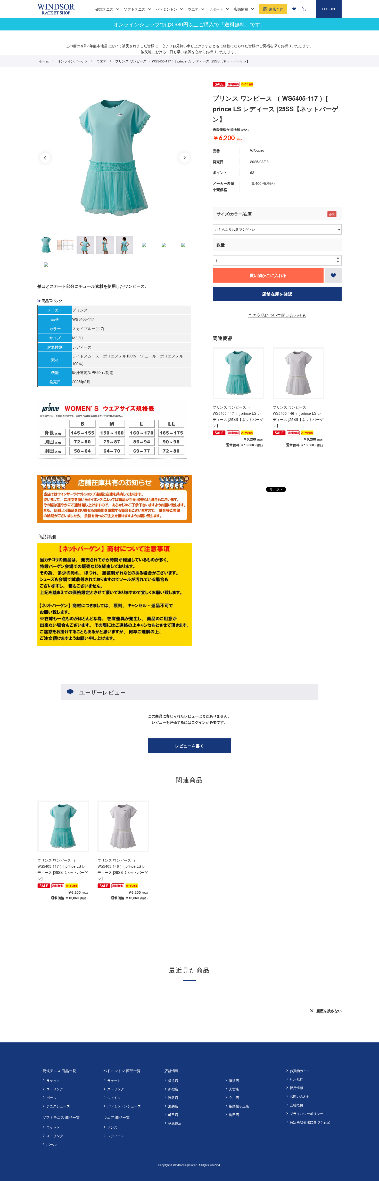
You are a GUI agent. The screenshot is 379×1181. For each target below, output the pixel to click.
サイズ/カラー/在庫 (234, 214)
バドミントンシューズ (124, 1106)
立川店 (234, 1097)
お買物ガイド (300, 1070)
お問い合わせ (300, 1096)
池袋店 (173, 1106)
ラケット (53, 1080)
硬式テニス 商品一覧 (59, 1070)
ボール (51, 1097)
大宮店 (234, 1089)
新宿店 (173, 1089)
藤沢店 (234, 1080)
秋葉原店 (175, 1123)
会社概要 (296, 1105)
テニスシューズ (58, 1106)
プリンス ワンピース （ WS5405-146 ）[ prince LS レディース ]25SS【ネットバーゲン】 (298, 416)
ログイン (198, 722)
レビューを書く (189, 746)
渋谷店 (173, 1097)
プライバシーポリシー (306, 1113)
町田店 (173, 1114)
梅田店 (234, 1114)
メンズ (112, 1127)
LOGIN (328, 9)
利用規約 (296, 1079)
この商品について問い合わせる (277, 315)
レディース (115, 1135)
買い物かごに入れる (268, 275)
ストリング (54, 1089)
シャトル (114, 1097)
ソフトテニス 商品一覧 (61, 1117)
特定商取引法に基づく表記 (310, 1122)
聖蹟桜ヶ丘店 (239, 1106)
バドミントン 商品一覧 (122, 1070)
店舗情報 (171, 1070)
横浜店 (173, 1080)
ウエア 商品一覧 (116, 1117)
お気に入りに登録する (333, 275)
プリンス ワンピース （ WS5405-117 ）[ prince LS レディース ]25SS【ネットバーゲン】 (238, 416)
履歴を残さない (329, 1010)
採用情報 (296, 1087)
